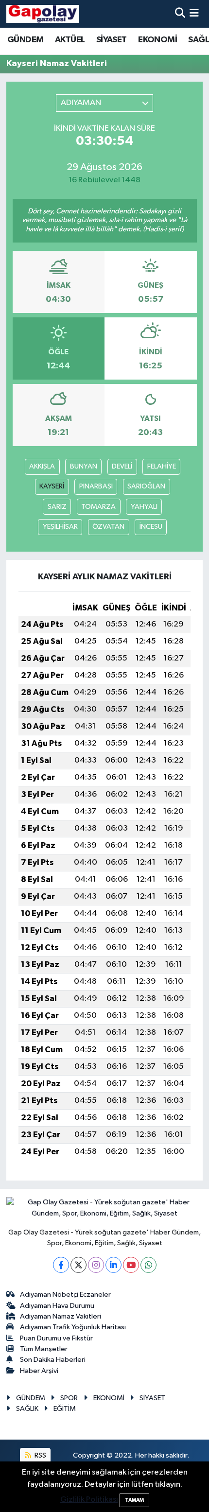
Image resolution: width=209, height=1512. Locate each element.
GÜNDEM (25, 39)
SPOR (69, 1398)
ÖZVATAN (108, 526)
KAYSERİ (51, 486)
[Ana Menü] (194, 14)
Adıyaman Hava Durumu (57, 1305)
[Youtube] (131, 1265)
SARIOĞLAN (146, 486)
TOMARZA (98, 506)
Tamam (134, 1500)
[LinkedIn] (113, 1265)
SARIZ (57, 506)
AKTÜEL (70, 39)
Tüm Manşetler (44, 1349)
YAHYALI (144, 506)
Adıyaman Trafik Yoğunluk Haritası (73, 1327)
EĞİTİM (64, 1408)
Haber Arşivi (39, 1370)
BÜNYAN (83, 466)
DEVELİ (122, 466)
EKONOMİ (157, 39)
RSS (39, 1455)
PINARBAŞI (96, 486)
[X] (78, 1265)
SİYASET (111, 39)
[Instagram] (96, 1265)
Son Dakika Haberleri (53, 1359)
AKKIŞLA (42, 466)
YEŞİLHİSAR (60, 526)
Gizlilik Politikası (89, 1499)
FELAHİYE (161, 466)
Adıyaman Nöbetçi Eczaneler (65, 1294)
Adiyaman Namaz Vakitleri (60, 1316)
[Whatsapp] (148, 1265)
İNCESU (150, 526)
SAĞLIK (27, 1408)
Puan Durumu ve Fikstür (56, 1338)
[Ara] (180, 14)
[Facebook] (61, 1265)
